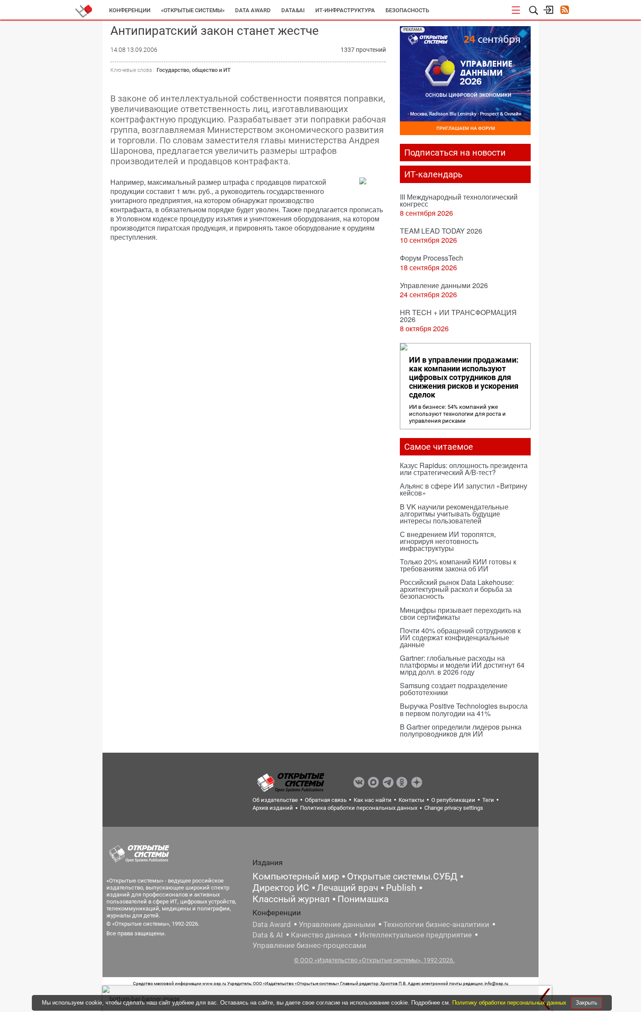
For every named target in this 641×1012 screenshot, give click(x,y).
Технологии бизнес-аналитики (436, 924)
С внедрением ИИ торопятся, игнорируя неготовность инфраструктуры (448, 541)
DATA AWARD (253, 10)
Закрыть (586, 1002)
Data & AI (267, 934)
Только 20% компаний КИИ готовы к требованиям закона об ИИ (458, 565)
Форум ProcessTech (431, 258)
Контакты (411, 800)
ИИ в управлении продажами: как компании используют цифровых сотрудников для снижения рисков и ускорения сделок (463, 377)
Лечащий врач (347, 888)
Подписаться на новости (455, 152)
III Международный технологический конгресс (459, 200)
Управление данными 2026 (444, 285)
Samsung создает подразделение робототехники (454, 688)
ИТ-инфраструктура (345, 10)
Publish (401, 888)
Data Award (271, 924)
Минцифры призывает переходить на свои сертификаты (460, 613)
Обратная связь (326, 800)
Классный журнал (291, 899)
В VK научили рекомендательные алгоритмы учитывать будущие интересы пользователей (454, 514)
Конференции (129, 10)
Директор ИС (280, 888)
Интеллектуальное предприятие (415, 934)
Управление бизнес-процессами (309, 945)
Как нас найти (373, 800)
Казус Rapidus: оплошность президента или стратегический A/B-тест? (464, 468)
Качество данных (321, 934)
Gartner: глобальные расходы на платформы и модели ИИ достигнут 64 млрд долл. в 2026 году (462, 665)
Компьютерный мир (295, 876)
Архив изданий (272, 808)
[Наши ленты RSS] (564, 10)
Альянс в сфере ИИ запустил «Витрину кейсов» (463, 489)
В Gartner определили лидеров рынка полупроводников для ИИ (461, 730)
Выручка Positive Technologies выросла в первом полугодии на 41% (464, 709)
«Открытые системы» (193, 10)
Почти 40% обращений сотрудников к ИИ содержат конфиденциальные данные (460, 637)
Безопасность (407, 10)
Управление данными (337, 924)
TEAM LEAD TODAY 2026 (441, 231)
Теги (488, 800)
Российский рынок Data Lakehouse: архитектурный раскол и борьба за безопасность (457, 589)
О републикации (453, 800)
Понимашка (363, 899)
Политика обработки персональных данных (358, 808)
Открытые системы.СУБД (402, 876)
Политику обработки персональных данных (510, 1002)
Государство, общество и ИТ (194, 70)
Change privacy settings (453, 808)
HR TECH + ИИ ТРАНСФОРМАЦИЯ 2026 (458, 315)
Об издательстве (275, 800)
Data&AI (293, 10)
